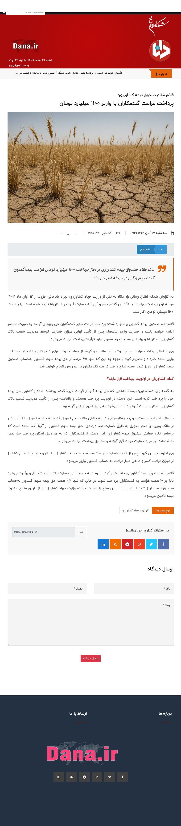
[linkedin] (97, 777)
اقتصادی (145, 249)
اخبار (160, 249)
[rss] (71, 777)
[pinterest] (84, 777)
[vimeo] (58, 777)
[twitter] (109, 777)
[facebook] (122, 777)
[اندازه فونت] (66, 233)
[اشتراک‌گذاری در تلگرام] (127, 544)
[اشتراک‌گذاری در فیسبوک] (163, 544)
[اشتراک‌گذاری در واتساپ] (139, 544)
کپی (81, 532)
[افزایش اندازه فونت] (74, 233)
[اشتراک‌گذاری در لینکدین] (103, 544)
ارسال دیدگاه (90, 658)
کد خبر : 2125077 (100, 233)
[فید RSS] (115, 544)
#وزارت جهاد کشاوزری (135, 510)
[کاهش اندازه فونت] (59, 233)
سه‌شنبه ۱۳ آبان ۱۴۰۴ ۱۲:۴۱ (149, 233)
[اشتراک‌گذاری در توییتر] (151, 544)
